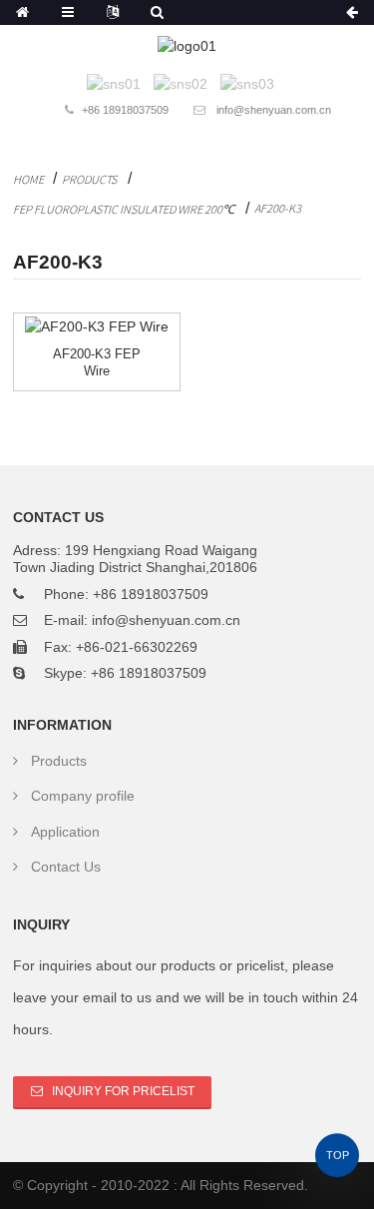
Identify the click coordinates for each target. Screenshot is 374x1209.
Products (89, 179)
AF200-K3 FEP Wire (97, 362)
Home (28, 179)
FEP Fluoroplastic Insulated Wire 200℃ (123, 209)
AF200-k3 (277, 208)
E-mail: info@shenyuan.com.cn (142, 620)
